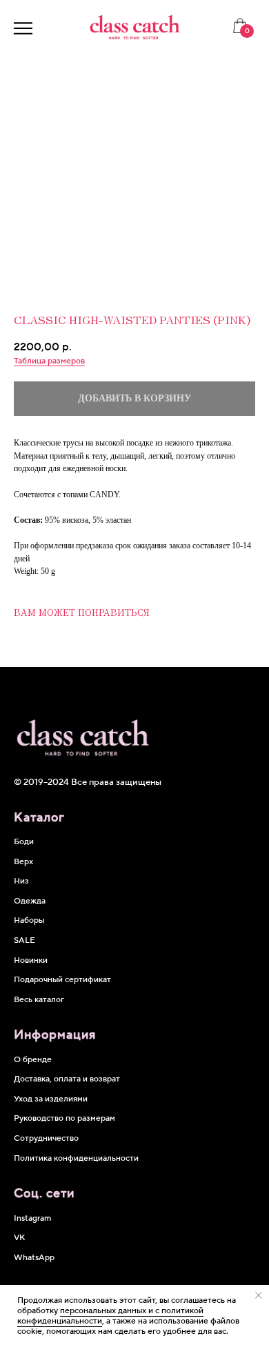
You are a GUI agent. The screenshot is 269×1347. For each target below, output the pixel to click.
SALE (24, 940)
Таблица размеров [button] (49, 361)
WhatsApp (34, 1258)
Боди (24, 842)
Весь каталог (39, 1000)
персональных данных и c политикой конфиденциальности (110, 1316)
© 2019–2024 (42, 782)
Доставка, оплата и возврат (67, 1079)
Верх (23, 862)
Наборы (29, 920)
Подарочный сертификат (62, 980)
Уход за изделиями (51, 1099)
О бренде (33, 1060)
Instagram (32, 1218)
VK (19, 1238)
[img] (23, 28)
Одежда (30, 901)
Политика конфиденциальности (76, 1158)
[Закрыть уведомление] (259, 1295)
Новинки (31, 960)
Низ (21, 881)
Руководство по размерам (64, 1118)
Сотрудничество (46, 1138)
